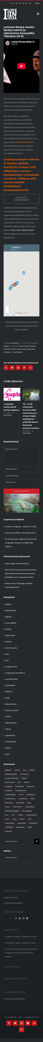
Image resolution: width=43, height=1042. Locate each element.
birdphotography (11, 774)
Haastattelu (10, 635)
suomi (7, 819)
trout (29, 819)
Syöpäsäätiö (31, 349)
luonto (21, 794)
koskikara (30, 786)
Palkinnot (8, 691)
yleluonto (8, 831)
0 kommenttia (17, 352)
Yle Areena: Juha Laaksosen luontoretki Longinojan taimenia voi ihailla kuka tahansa (21, 543)
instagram (8, 786)
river (13, 815)
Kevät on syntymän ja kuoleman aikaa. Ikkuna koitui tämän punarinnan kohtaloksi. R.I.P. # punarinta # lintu (20, 573)
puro (6, 815)
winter (30, 827)
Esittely (8, 629)
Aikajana (6, 346)
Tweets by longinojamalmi (14, 998)
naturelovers (17, 807)
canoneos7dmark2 (12, 778)
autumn (17, 770)
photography (27, 811)
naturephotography (12, 811)
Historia (8, 641)
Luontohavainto (11, 679)
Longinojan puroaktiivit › (13, 903)
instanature (19, 786)
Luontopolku (10, 685)
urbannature (9, 823)
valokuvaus (7, 352)
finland (24, 778)
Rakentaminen (11, 704)
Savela (20, 815)
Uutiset (8, 748)
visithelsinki (20, 827)
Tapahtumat (10, 735)
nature (7, 807)
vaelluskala (21, 823)
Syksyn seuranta (11, 710)
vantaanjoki (33, 823)
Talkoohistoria (11, 723)
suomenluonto (31, 815)
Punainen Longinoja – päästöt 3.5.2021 (21, 526)
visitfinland (9, 827)
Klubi (7, 654)
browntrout (24, 774)
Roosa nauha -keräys (19, 349)
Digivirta (8, 616)
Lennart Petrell (23, 346)
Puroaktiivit (7, 349)
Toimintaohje (10, 741)
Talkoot (8, 729)
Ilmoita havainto (22, 563)
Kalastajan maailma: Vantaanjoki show (20, 533)
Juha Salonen (14, 343)
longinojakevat (20, 790)
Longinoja (32, 346)
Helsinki (27, 782)
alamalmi (8, 770)
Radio (7, 698)
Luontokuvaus (10, 798)
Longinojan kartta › (11, 897)
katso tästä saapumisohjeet (22, 230)
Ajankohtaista (10, 610)
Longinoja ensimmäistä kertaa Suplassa (11, 407)
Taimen (8, 716)
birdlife (31, 770)
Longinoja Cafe (11, 666)
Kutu (7, 660)
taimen (22, 819)
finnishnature (10, 782)
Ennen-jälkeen (10, 623)
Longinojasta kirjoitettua (15, 673)
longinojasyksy (10, 794)
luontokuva (31, 794)
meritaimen (9, 803)
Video (7, 754)
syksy (14, 819)
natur (29, 803)
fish (19, 782)
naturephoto (30, 807)
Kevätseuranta (11, 648)
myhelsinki (20, 803)
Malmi (33, 798)
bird (24, 770)
